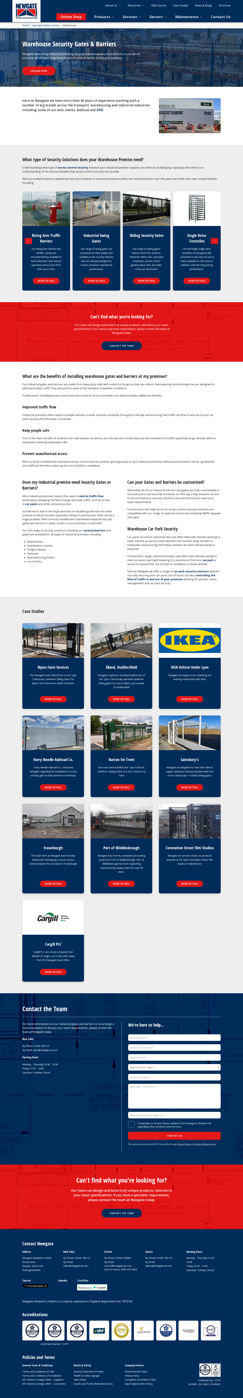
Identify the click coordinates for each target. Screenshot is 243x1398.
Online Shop (71, 16)
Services (130, 16)
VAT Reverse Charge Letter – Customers (44, 1383)
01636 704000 (123, 1257)
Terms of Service (202, 1144)
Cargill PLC (53, 944)
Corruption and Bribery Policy (140, 1379)
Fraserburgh (53, 847)
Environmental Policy (136, 1371)
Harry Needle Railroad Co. (53, 759)
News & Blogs (203, 5)
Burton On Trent (121, 759)
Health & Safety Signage (87, 1375)
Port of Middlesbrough (121, 847)
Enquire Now (39, 70)
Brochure (225, 5)
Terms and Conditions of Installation (41, 1375)
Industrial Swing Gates (96, 238)
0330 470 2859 (129, 1269)
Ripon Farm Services (53, 667)
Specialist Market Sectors (45, 25)
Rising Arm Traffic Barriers (46, 238)
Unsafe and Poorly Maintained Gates (93, 1383)
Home (25, 25)
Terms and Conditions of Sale (38, 1371)
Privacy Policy (184, 1144)
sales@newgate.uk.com (45, 1050)
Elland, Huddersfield (121, 667)
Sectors (156, 16)
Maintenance (187, 16)
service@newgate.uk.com (117, 1265)
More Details (46, 280)
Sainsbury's (190, 759)
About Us (111, 5)
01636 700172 (41, 1046)
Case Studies (180, 5)
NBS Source (158, 5)
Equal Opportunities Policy (139, 1383)
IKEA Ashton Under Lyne (190, 667)
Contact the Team (122, 345)
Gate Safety (80, 1379)
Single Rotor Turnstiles (196, 238)
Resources (134, 5)
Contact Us (221, 16)
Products (102, 16)
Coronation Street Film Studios (190, 847)
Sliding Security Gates (147, 235)
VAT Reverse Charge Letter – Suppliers (42, 1379)
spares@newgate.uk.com (158, 1265)
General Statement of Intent (89, 1371)
